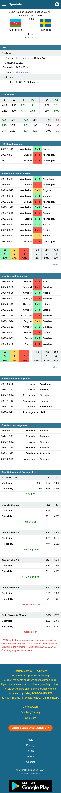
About (30, 756)
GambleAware (30, 706)
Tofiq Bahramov (24, 58)
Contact (30, 762)
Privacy (30, 745)
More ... (57, 264)
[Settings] (57, 4)
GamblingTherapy (30, 712)
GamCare (30, 718)
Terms (30, 750)
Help (30, 739)
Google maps (23, 72)
